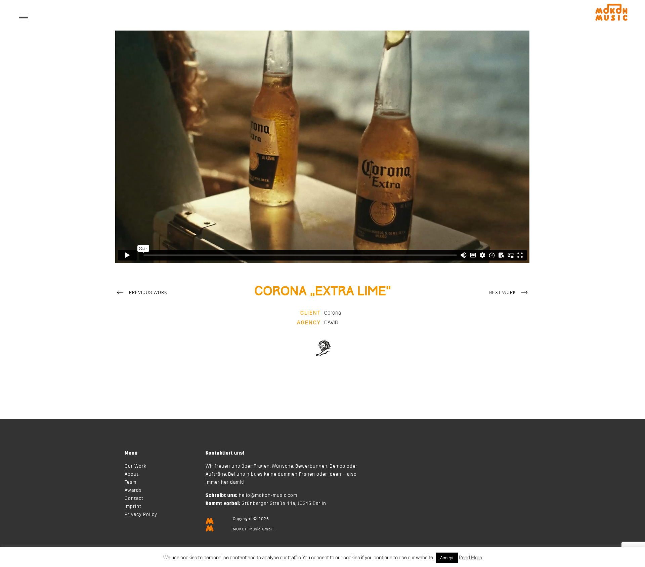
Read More (470, 557)
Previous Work (148, 292)
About (132, 474)
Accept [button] (447, 558)
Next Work (502, 292)
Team (130, 482)
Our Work (135, 466)
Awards (133, 490)
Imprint (133, 506)
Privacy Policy (141, 514)
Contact (134, 498)
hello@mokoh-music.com (268, 495)
